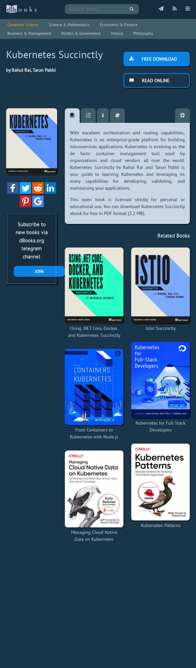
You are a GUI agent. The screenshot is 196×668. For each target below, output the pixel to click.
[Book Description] (72, 115)
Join (39, 271)
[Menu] (188, 9)
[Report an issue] (182, 115)
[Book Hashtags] (117, 115)
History (117, 33)
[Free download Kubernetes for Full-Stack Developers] (160, 380)
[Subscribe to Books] (161, 9)
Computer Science (23, 24)
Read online (155, 80)
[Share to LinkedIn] (50, 192)
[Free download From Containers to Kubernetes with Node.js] (94, 387)
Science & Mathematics (69, 24)
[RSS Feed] (175, 9)
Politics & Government (81, 33)
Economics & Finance (119, 24)
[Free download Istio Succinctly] (160, 285)
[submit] (132, 9)
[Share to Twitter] (25, 192)
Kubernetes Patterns (160, 525)
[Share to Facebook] (13, 192)
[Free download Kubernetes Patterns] (160, 482)
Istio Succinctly (161, 328)
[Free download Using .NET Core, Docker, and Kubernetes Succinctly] (94, 285)
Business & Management (29, 33)
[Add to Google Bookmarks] (38, 205)
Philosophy (143, 33)
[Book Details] (103, 115)
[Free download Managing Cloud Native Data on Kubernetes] (94, 489)
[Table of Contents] (88, 115)
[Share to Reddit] (38, 192)
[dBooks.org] (21, 12)
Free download (158, 59)
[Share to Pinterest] (25, 205)
